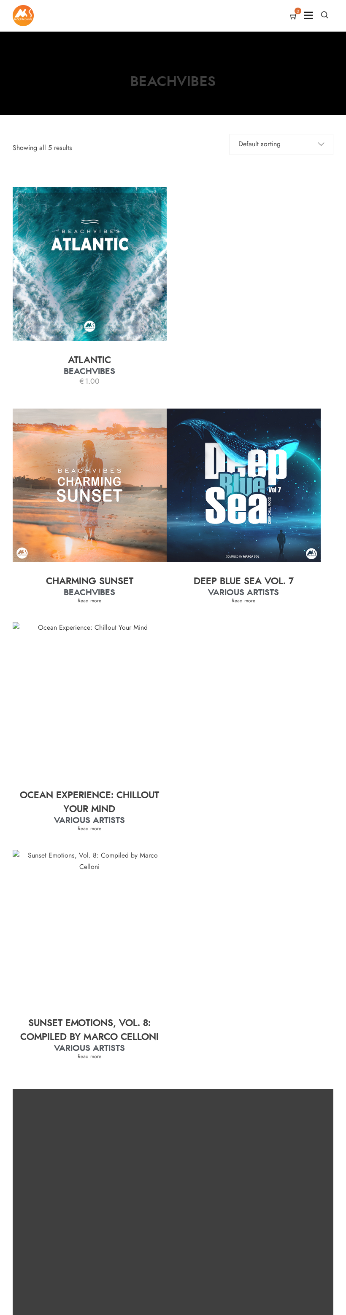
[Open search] (324, 15)
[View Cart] (293, 17)
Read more (89, 600)
